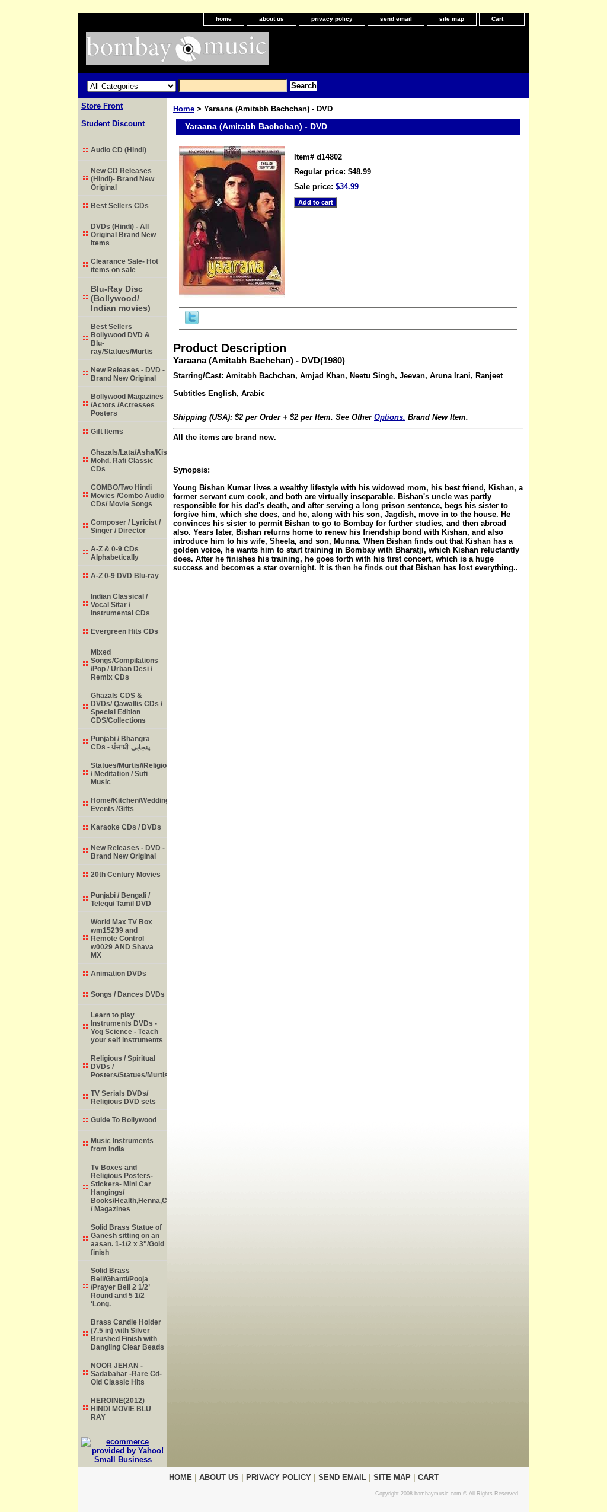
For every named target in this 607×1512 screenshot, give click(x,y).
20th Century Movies (126, 874)
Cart (497, 18)
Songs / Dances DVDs (128, 994)
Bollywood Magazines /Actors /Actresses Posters (127, 405)
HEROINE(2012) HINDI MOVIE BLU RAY (121, 1408)
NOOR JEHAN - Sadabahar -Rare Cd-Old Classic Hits (126, 1373)
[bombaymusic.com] (226, 52)
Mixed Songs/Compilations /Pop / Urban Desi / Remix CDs (124, 664)
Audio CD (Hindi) (118, 150)
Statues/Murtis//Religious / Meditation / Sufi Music (129, 773)
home (224, 18)
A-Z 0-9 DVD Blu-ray (125, 576)
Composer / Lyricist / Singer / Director (126, 526)
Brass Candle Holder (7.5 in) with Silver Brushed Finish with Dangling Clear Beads (127, 1334)
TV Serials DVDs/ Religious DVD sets (123, 1097)
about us (271, 18)
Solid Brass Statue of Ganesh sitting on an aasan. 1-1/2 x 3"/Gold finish (127, 1239)
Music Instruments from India (122, 1145)
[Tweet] (192, 321)
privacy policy (332, 18)
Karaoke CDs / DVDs (126, 827)
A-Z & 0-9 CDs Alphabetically (115, 553)
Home (183, 108)
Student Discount (113, 123)
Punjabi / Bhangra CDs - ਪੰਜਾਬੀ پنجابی (120, 743)
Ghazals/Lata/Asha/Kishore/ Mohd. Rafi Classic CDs (129, 460)
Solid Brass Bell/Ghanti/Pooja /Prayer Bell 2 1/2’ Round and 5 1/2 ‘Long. (120, 1287)
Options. (389, 417)
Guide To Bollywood (123, 1120)
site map (451, 18)
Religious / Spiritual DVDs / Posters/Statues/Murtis (129, 1066)
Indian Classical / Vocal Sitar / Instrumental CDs (120, 604)
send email (396, 18)
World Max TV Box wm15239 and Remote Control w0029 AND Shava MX (122, 938)
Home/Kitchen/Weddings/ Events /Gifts (129, 804)
